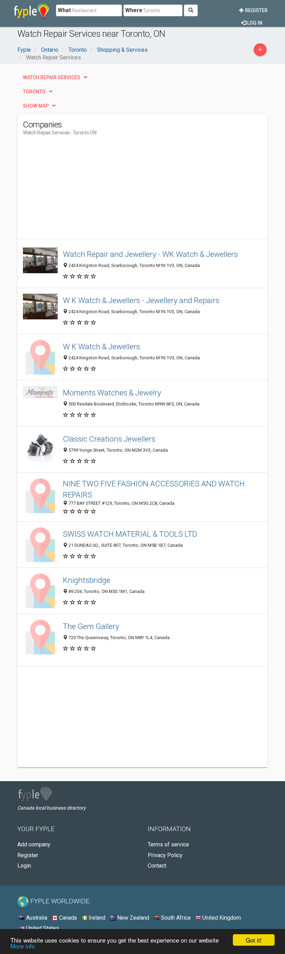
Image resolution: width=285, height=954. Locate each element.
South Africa (175, 917)
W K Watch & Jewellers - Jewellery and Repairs (141, 300)
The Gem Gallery (91, 626)
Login (24, 865)
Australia (36, 917)
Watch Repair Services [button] (51, 77)
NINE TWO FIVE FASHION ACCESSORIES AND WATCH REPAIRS (154, 489)
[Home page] (31, 10)
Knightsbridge (86, 580)
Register (256, 10)
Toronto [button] (34, 91)
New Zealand (132, 917)
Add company (33, 844)
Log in (254, 23)
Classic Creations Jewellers (109, 438)
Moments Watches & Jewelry (112, 392)
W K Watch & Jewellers (101, 346)
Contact (157, 865)
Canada (67, 917)
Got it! (254, 940)
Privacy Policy (165, 855)
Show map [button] (36, 106)
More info (22, 946)
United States (42, 928)
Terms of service (168, 844)
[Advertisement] (81, 190)
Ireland (96, 917)
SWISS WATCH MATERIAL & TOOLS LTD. (130, 533)
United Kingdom (221, 917)
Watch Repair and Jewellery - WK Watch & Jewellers (150, 254)
